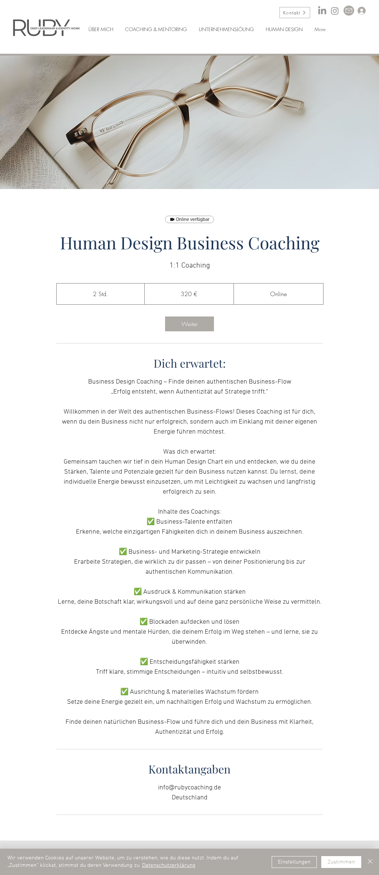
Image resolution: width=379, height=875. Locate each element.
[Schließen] (370, 862)
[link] (189, 323)
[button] (156, 26)
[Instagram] (335, 11)
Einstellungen (294, 862)
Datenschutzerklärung (168, 865)
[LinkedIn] (322, 11)
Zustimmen (341, 862)
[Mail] (348, 11)
